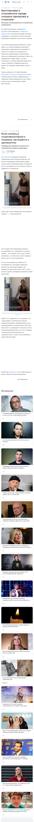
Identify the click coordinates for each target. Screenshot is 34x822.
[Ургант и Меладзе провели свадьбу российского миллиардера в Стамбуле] (17, 751)
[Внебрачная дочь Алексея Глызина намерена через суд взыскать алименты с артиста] (17, 593)
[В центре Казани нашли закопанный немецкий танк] (17, 672)
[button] (17, 189)
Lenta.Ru (20, 7)
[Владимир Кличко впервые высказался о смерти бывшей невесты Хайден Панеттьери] (17, 460)
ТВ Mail (17, 131)
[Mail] (6, 2)
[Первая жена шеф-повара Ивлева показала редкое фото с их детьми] (17, 487)
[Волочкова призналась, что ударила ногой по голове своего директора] (17, 777)
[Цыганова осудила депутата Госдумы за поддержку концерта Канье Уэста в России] (17, 540)
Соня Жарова (10, 151)
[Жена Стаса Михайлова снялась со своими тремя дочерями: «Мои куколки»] (17, 725)
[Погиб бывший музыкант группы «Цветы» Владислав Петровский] (17, 619)
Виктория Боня (6, 157)
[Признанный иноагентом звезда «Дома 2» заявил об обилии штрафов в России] (17, 804)
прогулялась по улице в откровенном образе (16, 74)
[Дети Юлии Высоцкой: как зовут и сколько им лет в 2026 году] (17, 645)
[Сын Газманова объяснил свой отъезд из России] (17, 434)
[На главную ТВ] (8, 2)
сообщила (12, 372)
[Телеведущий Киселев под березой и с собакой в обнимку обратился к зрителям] (17, 513)
